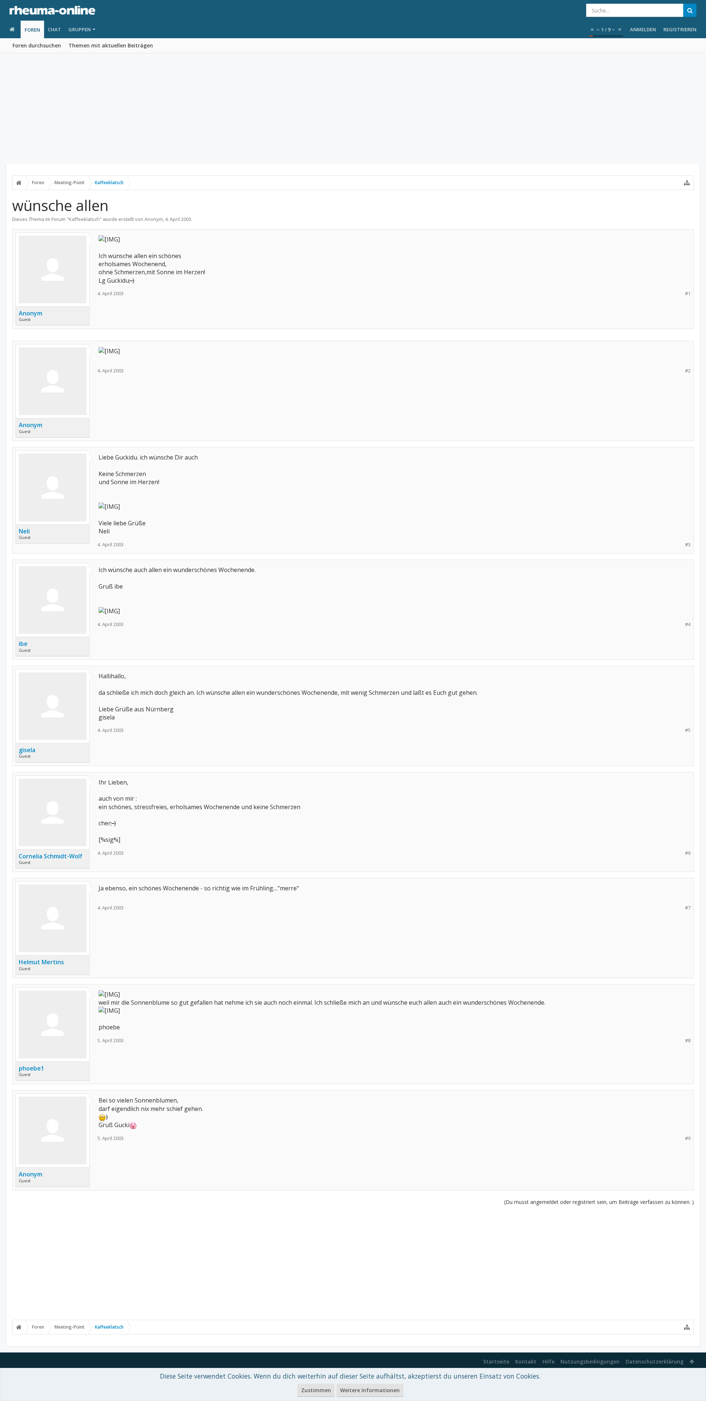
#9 (688, 1138)
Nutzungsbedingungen (590, 1361)
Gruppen (79, 29)
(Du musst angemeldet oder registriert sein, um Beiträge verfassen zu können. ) (599, 1201)
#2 (688, 371)
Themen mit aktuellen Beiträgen (110, 45)
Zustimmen (316, 1390)
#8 (688, 1040)
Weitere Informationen (370, 1390)
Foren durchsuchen (37, 45)
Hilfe (548, 1361)
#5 (688, 730)
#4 (688, 624)
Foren (32, 29)
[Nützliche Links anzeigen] (686, 183)
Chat (54, 29)
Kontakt (525, 1361)
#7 (688, 908)
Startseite (496, 1361)
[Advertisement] (353, 108)
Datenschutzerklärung (654, 1361)
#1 (688, 293)
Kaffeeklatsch (84, 219)
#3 (688, 545)
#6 (688, 853)
